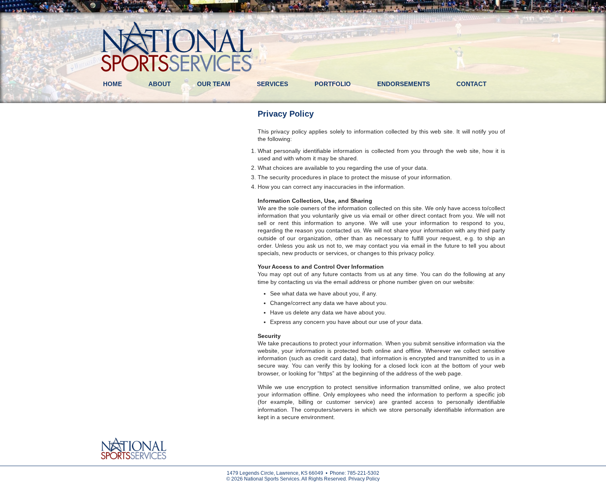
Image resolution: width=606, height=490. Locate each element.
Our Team (213, 83)
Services (272, 83)
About (159, 83)
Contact (471, 83)
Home (112, 83)
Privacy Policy (364, 479)
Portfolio (333, 83)
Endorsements (403, 83)
